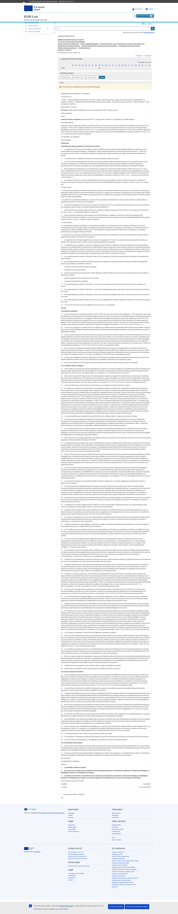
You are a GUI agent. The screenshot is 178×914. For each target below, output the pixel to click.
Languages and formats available (72, 59)
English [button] (150, 9)
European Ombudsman (118, 876)
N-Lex (113, 837)
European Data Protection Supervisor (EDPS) (125, 878)
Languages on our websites (76, 873)
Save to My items (33, 26)
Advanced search (149, 32)
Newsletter (115, 815)
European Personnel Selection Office (122, 882)
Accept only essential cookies (137, 907)
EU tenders (115, 827)
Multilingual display (67, 73)
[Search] (153, 28)
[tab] (105, 58)
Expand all (139, 55)
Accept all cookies (116, 907)
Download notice (33, 23)
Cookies (70, 880)
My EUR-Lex (139, 9)
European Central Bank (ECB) (120, 863)
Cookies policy (72, 827)
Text (62, 82)
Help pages (71, 813)
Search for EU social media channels (78, 866)
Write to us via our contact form (77, 856)
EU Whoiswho (116, 831)
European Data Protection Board (121, 880)
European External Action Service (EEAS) (123, 867)
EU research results (117, 829)
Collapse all (148, 55)
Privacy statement (73, 831)
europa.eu (37, 851)
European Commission (118, 858)
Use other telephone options (76, 854)
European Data (116, 825)
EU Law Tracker (116, 840)
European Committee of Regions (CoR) (123, 871)
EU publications (116, 833)
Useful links (115, 817)
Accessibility (72, 829)
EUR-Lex (31, 16)
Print (150, 24)
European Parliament (118, 852)
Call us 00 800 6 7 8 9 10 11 (76, 852)
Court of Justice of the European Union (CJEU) (125, 861)
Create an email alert (34, 28)
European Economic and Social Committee (124, 869)
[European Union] (29, 848)
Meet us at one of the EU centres (77, 858)
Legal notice (71, 825)
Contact (70, 815)
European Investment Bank (120, 874)
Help (144, 24)
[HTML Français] (99, 68)
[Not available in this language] (72, 68)
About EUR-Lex (116, 813)
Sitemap (70, 817)
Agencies (114, 887)
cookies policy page (66, 906)
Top (62, 797)
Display (102, 77)
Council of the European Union (120, 856)
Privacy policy (72, 875)
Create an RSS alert (34, 31)
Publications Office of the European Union (52, 813)
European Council (117, 854)
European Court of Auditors (120, 865)
